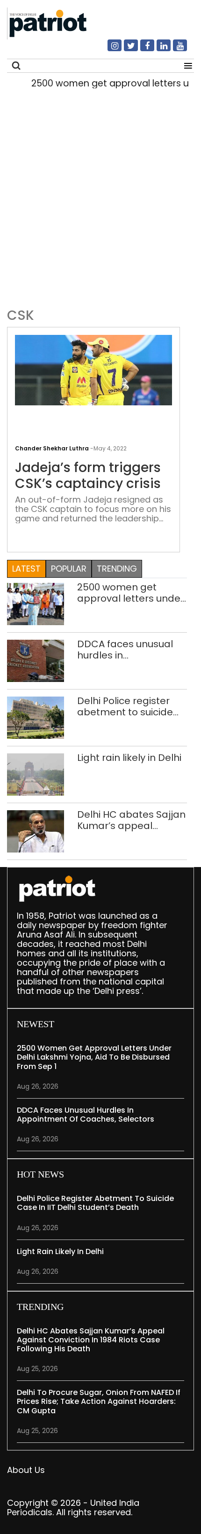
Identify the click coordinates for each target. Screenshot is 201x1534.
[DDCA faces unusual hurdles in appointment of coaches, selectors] (35, 660)
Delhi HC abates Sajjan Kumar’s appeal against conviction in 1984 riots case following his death (131, 820)
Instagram (109, 49)
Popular (68, 568)
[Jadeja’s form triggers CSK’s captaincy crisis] (93, 369)
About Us (26, 1470)
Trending (117, 568)
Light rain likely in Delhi (129, 757)
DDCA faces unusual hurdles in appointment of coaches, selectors (125, 649)
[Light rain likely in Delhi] (35, 774)
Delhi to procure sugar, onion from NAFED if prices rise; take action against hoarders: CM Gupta (98, 1401)
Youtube (174, 49)
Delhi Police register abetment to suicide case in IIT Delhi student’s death (125, 706)
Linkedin (158, 49)
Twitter (125, 49)
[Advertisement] (100, 196)
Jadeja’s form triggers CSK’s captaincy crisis (88, 475)
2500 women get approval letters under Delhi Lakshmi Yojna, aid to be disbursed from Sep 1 (130, 592)
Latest (26, 568)
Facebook (142, 49)
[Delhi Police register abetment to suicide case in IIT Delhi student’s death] (35, 717)
